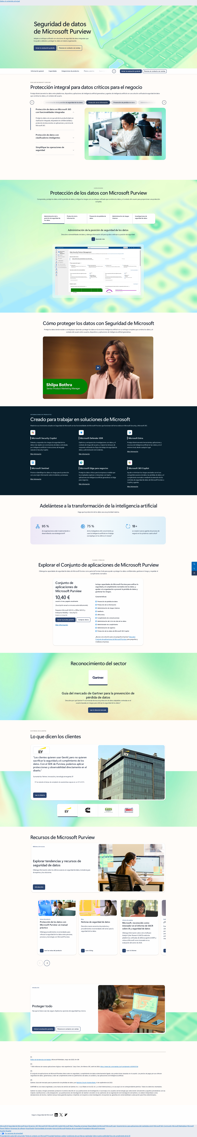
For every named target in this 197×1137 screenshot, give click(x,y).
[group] (98, 772)
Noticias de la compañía (74, 1128)
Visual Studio (30, 1128)
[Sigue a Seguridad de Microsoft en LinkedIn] (56, 1114)
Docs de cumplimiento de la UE (120, 1136)
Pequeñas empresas (80, 1126)
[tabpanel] (98, 140)
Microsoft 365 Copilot (55, 1126)
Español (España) (5, 1131)
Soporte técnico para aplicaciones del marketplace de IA (135, 1126)
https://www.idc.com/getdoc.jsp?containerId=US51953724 (119, 1067)
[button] (98, 367)
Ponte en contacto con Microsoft (36, 1136)
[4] (31, 1079)
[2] (31, 1063)
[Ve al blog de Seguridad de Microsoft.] (66, 1114)
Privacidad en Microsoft (90, 1128)
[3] (31, 1070)
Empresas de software (18, 1128)
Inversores (101, 1128)
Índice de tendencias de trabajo (40, 1060)
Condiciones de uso (73, 1136)
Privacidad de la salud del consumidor (12, 1136)
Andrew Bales (91, 1083)
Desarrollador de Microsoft (97, 1126)
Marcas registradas (86, 1136)
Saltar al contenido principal (10, 1)
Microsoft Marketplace (179, 1126)
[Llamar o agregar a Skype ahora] (194, 568)
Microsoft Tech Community (163, 1126)
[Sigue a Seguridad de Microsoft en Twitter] (61, 1114)
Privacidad (50, 1136)
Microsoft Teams (68, 1126)
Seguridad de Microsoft (16, 1126)
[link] (37, 72)
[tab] (64, 102)
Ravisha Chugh (81, 1083)
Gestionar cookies (60, 1136)
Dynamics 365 (33, 1126)
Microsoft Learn (111, 1126)
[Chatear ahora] (194, 564)
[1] (31, 1056)
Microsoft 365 (43, 1126)
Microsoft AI (4, 1126)
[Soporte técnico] (194, 573)
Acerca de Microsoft (59, 1128)
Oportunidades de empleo (43, 1128)
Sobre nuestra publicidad (101, 1136)
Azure (26, 1126)
